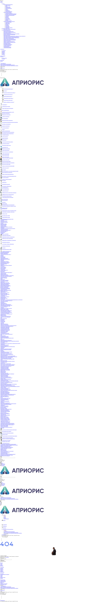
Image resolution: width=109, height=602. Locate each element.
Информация (2, 601)
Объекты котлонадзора (7, 40)
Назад (5, 545)
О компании (4, 50)
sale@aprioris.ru (4, 564)
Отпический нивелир (8, 8)
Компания (1, 595)
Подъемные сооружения (7, 43)
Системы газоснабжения (7, 45)
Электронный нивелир (8, 11)
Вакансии (3, 54)
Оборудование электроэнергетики (9, 38)
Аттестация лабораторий (5, 28)
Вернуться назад (2, 586)
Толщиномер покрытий (8, 27)
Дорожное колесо (8, 7)
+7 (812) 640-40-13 (3, 63)
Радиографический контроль (8, 44)
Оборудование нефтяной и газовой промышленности (11, 37)
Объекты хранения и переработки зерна (9, 42)
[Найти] (1, 491)
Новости (1, 598)
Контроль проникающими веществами (9, 34)
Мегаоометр (7, 17)
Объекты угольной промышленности (9, 41)
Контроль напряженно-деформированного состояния (11, 33)
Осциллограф (7, 18)
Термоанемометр (7, 19)
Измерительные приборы (7, 12)
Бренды (1, 594)
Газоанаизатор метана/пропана (9, 15)
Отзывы (3, 53)
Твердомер (7, 24)
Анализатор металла (8, 22)
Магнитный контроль (7, 35)
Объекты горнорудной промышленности (10, 39)
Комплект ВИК (7, 23)
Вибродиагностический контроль (8, 31)
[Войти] (0, 531)
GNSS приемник (7, 5)
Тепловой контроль (6, 46)
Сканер (6, 9)
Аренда (3, 3)
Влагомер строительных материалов (10, 14)
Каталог (1, 592)
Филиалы (3, 51)
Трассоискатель (7, 10)
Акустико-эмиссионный (7, 30)
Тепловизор (7, 25)
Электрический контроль (7, 47)
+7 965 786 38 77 (9, 65)
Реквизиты (1, 599)
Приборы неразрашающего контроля (9, 21)
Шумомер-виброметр (8, 20)
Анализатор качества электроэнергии (10, 13)
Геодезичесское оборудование (8, 4)
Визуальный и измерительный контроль (9, 29)
